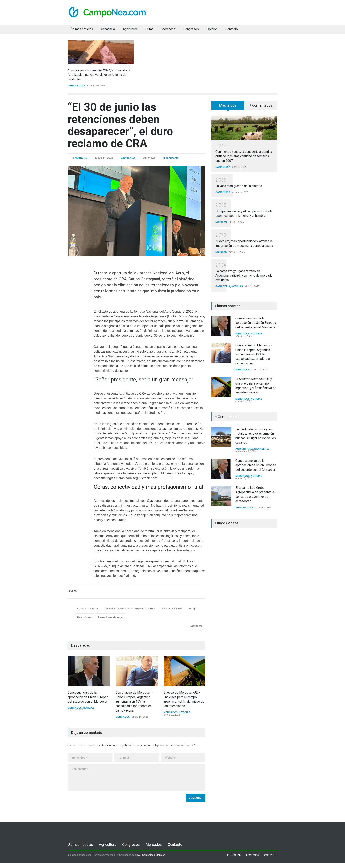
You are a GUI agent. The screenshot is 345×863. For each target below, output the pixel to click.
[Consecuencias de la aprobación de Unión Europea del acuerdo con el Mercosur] (89, 671)
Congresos (191, 29)
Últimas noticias (82, 29)
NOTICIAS (81, 157)
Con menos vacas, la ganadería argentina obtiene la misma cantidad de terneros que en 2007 (243, 156)
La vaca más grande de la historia (238, 186)
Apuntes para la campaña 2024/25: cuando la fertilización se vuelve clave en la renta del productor (99, 74)
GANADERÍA (222, 167)
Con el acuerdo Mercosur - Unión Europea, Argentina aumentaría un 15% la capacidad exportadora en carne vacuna (134, 701)
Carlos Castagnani (87, 608)
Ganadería (108, 29)
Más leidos (227, 105)
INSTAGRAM (234, 855)
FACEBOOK (252, 855)
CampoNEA (128, 157)
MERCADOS (75, 707)
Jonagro (192, 608)
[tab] (227, 107)
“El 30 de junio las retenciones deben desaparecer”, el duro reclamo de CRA (120, 125)
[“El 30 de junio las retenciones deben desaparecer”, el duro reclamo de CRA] (136, 211)
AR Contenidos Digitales (151, 855)
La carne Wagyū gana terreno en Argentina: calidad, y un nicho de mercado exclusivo (244, 275)
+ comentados (260, 105)
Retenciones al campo (110, 617)
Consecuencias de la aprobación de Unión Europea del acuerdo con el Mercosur (88, 697)
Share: (73, 591)
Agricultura (130, 29)
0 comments (170, 157)
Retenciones (84, 617)
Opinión (212, 29)
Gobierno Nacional (171, 608)
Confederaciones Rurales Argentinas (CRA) (130, 608)
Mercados (168, 29)
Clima (149, 29)
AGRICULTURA (76, 85)
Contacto (231, 29)
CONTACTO (270, 855)
